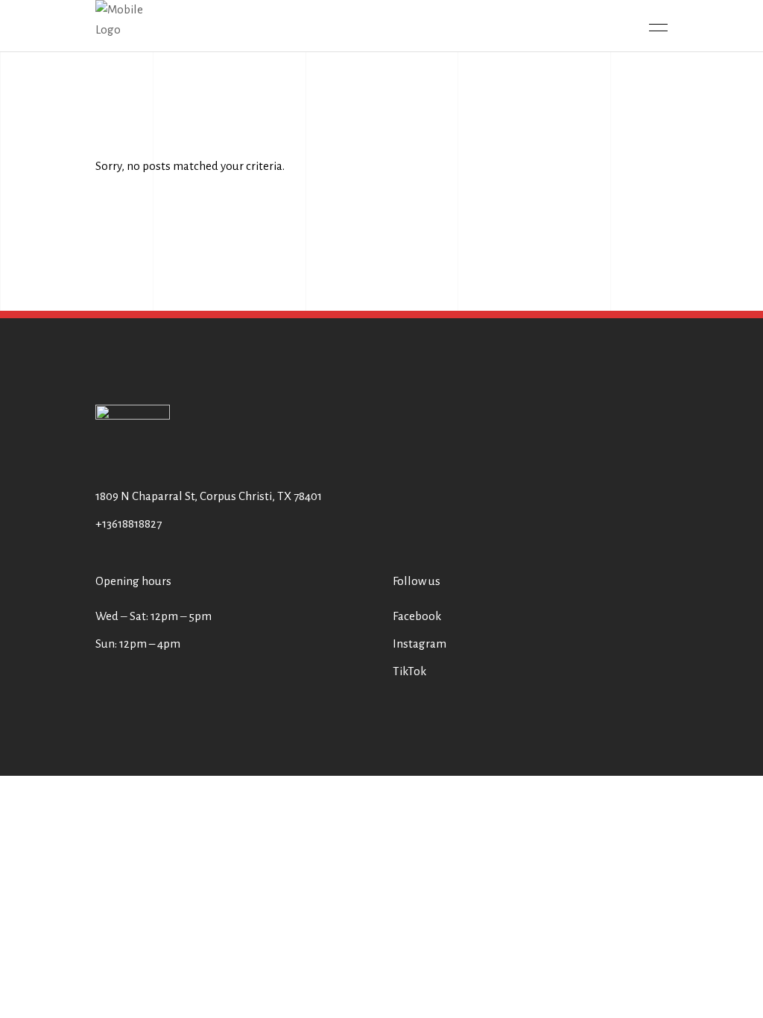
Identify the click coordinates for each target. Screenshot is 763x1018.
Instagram (419, 643)
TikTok (409, 671)
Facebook (417, 616)
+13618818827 (128, 523)
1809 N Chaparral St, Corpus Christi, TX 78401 (208, 496)
